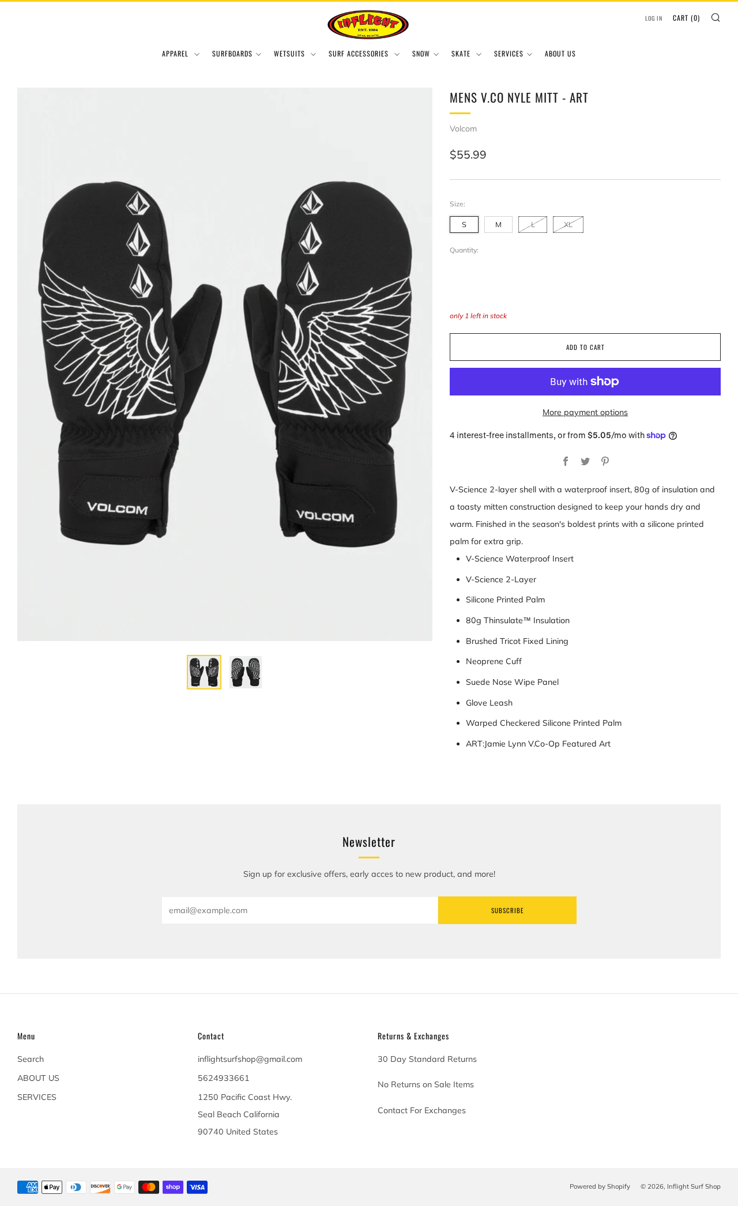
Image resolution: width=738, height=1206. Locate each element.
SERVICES (509, 53)
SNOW (421, 53)
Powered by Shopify (600, 1186)
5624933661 (224, 1078)
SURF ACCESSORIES (360, 53)
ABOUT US (560, 53)
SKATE (462, 53)
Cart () (686, 17)
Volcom (463, 128)
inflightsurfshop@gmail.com (250, 1059)
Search (30, 1059)
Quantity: (464, 250)
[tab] (204, 672)
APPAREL (176, 53)
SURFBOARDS (232, 53)
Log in (653, 18)
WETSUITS (290, 53)
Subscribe (507, 910)
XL (568, 224)
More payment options (585, 412)
